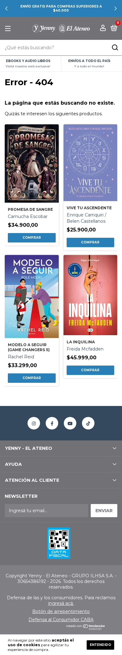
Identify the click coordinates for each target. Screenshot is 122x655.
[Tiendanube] (85, 628)
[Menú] (9, 28)
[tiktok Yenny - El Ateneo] (88, 423)
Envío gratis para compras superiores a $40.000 (61, 8)
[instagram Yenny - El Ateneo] (34, 423)
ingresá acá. (61, 603)
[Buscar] (114, 47)
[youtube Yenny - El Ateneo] (70, 423)
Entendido (100, 645)
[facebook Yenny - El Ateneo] (52, 423)
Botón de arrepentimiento (61, 611)
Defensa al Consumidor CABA (61, 619)
